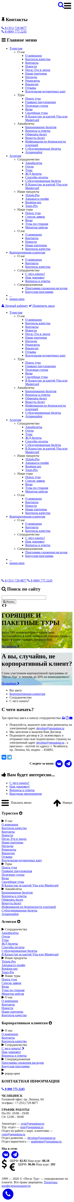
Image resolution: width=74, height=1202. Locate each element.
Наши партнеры (36, 73)
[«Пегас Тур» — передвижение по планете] (17, 11)
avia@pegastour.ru (32, 1123)
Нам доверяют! (19, 786)
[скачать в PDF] (67, 718)
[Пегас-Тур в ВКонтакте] (6, 1154)
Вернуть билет (35, 138)
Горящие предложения (40, 102)
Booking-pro (33, 202)
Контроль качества (37, 59)
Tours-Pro (31, 206)
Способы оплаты (36, 177)
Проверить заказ (43, 305)
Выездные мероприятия (25, 793)
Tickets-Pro (32, 195)
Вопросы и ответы (37, 130)
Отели (29, 166)
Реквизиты (32, 80)
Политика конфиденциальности (29, 1184)
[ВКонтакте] (4, 757)
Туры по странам (36, 223)
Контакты (31, 62)
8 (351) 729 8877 (15, 28)
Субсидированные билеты (43, 148)
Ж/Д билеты (33, 173)
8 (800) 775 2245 (15, 31)
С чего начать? (35, 274)
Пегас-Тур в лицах (37, 70)
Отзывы (30, 87)
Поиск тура (33, 98)
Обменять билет (36, 134)
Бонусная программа (39, 291)
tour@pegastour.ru (31, 1127)
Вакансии (31, 84)
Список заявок (35, 216)
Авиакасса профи (37, 198)
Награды (31, 77)
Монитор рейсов (36, 227)
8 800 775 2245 (14, 1089)
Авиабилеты (33, 163)
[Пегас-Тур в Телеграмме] (68, 764)
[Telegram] (9, 757)
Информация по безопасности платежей (29, 907)
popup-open (16, 299)
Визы (29, 109)
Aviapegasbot (33, 152)
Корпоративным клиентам (27, 252)
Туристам (15, 48)
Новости (31, 66)
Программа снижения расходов (46, 288)
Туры (28, 170)
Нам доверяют (35, 277)
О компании (33, 55)
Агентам (15, 155)
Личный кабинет (16, 305)
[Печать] (63, 718)
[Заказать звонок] (8, 1193)
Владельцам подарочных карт (45, 91)
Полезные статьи (36, 105)
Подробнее (9, 646)
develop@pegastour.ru (50, 728)
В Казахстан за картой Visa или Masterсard (30, 885)
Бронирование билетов (40, 127)
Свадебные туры (36, 113)
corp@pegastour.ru (13, 1134)
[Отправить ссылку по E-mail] (70, 718)
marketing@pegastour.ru (46, 1141)
